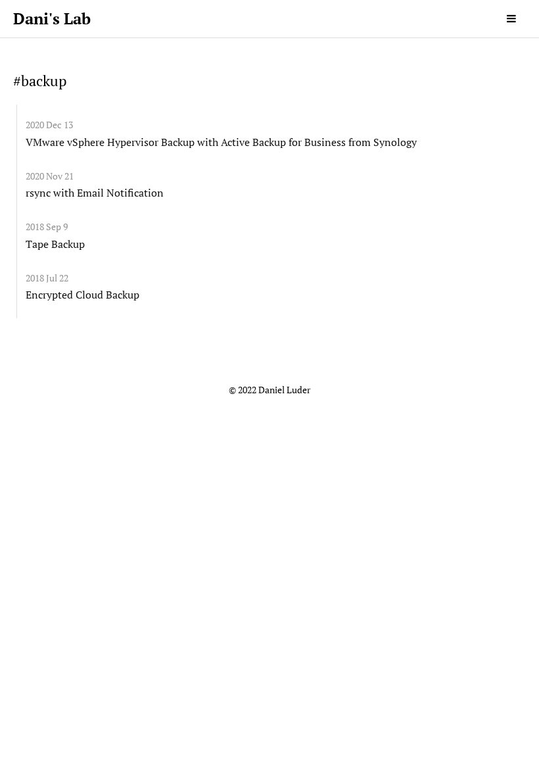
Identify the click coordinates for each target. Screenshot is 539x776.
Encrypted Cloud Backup (82, 294)
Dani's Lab (52, 18)
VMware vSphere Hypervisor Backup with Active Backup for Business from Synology (221, 142)
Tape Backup (55, 244)
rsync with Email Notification (95, 192)
